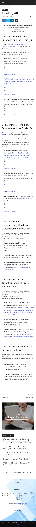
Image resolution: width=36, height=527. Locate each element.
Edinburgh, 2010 (6, 397)
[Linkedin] (12, 20)
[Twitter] (8, 20)
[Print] (16, 20)
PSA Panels (9, 7)
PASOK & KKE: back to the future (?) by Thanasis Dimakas (17, 464)
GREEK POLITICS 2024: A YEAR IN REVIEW (15, 454)
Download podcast (10, 74)
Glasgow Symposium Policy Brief (15, 459)
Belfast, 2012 (30, 397)
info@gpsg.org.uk (21, 504)
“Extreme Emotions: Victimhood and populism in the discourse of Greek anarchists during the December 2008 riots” (18, 155)
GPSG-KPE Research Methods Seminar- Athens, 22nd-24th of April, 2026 (17, 448)
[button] (3, 2)
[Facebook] (4, 20)
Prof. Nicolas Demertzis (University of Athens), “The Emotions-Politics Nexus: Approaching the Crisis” (19, 81)
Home (3, 7)
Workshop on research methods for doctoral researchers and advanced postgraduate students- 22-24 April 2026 (17, 441)
